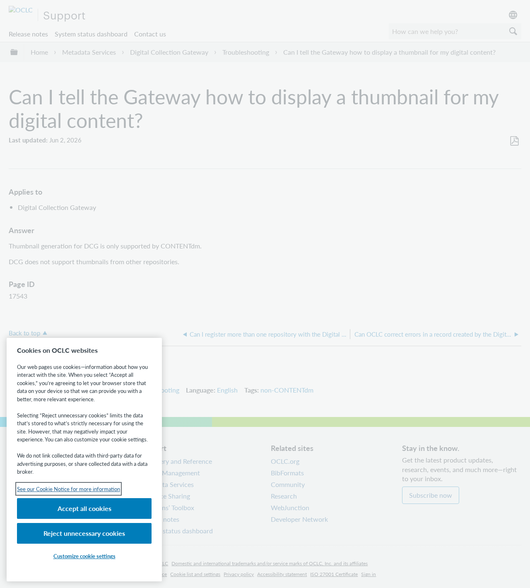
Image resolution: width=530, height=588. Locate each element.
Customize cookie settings (84, 556)
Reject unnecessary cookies (84, 533)
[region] (84, 459)
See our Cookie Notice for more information (68, 489)
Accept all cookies (84, 508)
